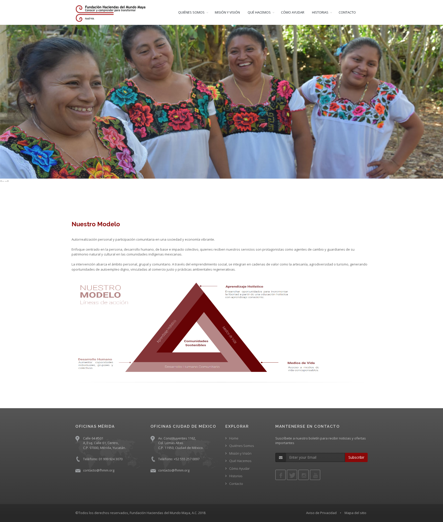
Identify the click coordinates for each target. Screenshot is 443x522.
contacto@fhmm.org (98, 470)
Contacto (236, 483)
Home (233, 438)
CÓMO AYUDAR (292, 12)
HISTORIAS (320, 12)
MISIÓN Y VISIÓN (227, 12)
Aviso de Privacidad (321, 512)
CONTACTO (347, 12)
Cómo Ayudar (239, 468)
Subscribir (356, 457)
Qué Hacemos (240, 460)
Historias (235, 476)
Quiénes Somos (241, 445)
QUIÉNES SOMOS (191, 12)
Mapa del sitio (355, 512)
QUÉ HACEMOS (259, 12)
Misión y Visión (240, 453)
